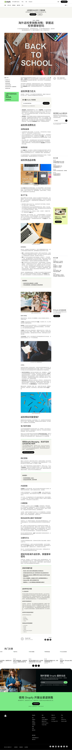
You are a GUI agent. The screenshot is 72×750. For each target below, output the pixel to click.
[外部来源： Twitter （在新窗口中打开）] (53, 746)
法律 (33, 728)
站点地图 (26, 747)
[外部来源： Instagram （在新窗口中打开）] (58, 746)
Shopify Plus (63, 719)
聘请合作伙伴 (44, 721)
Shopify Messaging (43, 433)
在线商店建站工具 (35, 737)
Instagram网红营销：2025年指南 (30, 479)
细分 (30, 212)
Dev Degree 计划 (54, 721)
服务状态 (33, 730)
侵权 (48, 387)
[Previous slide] (33, 666)
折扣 (28, 545)
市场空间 (45, 273)
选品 (24, 187)
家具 (38, 321)
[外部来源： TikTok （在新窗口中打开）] (61, 746)
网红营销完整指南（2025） (28, 478)
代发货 (45, 218)
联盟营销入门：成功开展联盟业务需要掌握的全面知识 (33, 582)
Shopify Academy (45, 722)
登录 (58, 1)
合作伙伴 (33, 724)
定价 (26, 1)
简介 (33, 717)
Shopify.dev (53, 717)
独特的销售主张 (34, 383)
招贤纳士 (33, 719)
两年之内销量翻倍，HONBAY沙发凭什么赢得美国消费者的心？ (35, 578)
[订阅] (66, 121)
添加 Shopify (56, 316)
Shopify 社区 (44, 724)
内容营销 (22, 488)
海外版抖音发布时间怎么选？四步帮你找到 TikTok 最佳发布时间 (36, 572)
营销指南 (13, 5)
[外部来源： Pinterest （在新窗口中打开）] (67, 746)
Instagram (24, 467)
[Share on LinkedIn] (50, 640)
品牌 (34, 533)
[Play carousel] (36, 666)
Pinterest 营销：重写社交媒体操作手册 (31, 580)
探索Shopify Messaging (28, 452)
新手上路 (9, 5)
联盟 (33, 726)
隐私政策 (21, 747)
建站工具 (33, 739)
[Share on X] (48, 640)
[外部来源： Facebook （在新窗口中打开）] (50, 746)
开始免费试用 (64, 1)
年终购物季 (34, 121)
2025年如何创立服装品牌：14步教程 (30, 283)
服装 (43, 136)
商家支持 (43, 717)
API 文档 (53, 719)
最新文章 (18, 5)
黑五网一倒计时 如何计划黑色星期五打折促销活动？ (33, 570)
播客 (40, 492)
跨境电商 (25, 86)
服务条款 (16, 747)
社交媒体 (36, 505)
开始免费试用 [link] (46, 103)
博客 (5, 5)
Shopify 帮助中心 (45, 719)
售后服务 (43, 142)
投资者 (33, 721)
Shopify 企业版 (63, 721)
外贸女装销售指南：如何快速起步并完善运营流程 (33, 284)
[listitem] (36, 657)
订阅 (65, 682)
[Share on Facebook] (45, 640)
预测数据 (41, 109)
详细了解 (39, 14)
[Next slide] (39, 666)
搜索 (65, 5)
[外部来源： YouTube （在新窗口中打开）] (56, 746)
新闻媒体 (33, 722)
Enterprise (30, 1)
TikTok (48, 373)
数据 (24, 150)
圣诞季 (25, 78)
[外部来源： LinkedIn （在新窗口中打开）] (64, 746)
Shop (62, 717)
